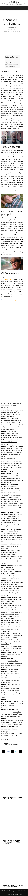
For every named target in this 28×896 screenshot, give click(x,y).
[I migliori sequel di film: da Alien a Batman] (14, 776)
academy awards (14, 744)
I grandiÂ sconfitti (10, 63)
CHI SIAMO (8, 890)
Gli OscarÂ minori (10, 66)
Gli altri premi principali (12, 64)
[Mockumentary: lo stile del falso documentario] (14, 864)
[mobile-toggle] (2, 8)
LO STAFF (3, 890)
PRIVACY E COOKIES (21, 890)
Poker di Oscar (10, 61)
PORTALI (17, 892)
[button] (26, 8)
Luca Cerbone (12, 27)
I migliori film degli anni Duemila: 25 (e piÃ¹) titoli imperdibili (11, 842)
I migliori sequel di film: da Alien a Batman (12, 798)
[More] (20, 751)
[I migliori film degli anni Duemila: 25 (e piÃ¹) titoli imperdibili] (14, 819)
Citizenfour (8, 279)
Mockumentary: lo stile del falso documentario (13, 886)
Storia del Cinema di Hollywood (12, 31)
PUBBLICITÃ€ (11, 892)
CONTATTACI (14, 890)
